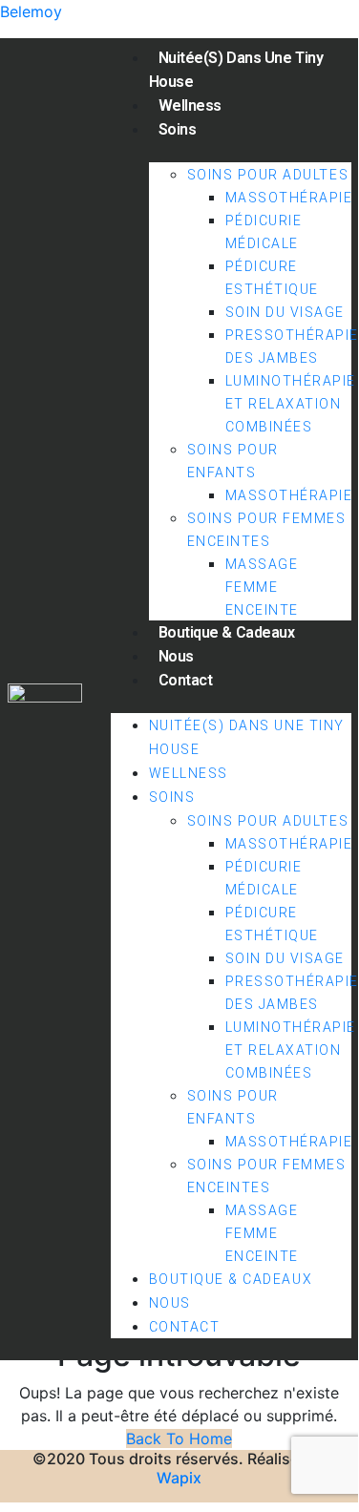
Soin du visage (285, 312)
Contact (185, 680)
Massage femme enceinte (262, 587)
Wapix (179, 1477)
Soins (177, 129)
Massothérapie (289, 197)
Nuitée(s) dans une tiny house (236, 70)
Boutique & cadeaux (226, 632)
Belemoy (31, 11)
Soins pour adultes (268, 174)
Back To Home (179, 1438)
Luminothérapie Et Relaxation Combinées (290, 403)
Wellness (190, 105)
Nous (176, 656)
